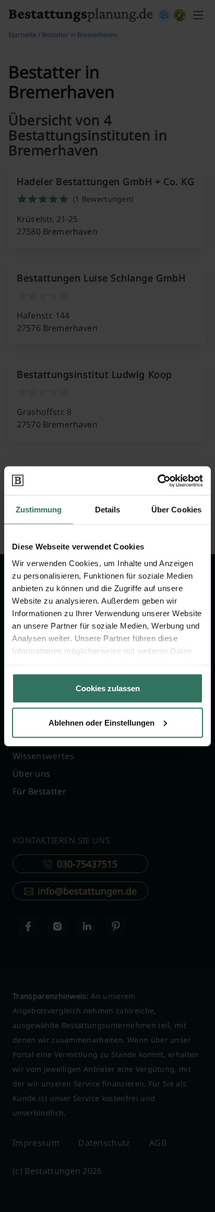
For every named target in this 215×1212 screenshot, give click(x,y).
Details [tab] (108, 509)
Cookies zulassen (108, 688)
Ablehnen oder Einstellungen (101, 722)
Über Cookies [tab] (176, 509)
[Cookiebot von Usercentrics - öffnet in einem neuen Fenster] (157, 480)
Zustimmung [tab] (39, 509)
